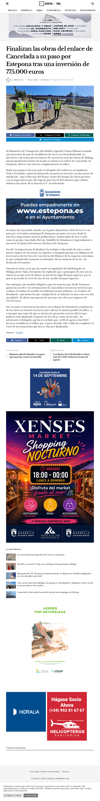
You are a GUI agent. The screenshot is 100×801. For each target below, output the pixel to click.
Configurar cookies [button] (13, 795)
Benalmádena (88, 10)
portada (19, 333)
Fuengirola (54, 10)
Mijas (40, 10)
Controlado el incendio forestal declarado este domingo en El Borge (48, 592)
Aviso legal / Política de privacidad (44, 772)
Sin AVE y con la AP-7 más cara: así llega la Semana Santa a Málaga (46, 564)
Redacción (18, 80)
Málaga (12, 10)
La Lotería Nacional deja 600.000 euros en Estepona (40, 555)
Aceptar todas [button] (31, 795)
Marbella (26, 10)
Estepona (70, 10)
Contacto (66, 772)
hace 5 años (33, 80)
